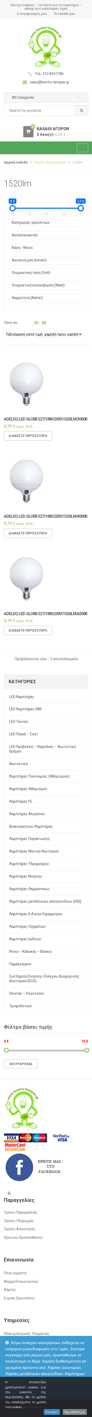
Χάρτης (10, 1290)
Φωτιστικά (18, 764)
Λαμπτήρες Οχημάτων (27, 926)
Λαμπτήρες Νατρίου (25, 876)
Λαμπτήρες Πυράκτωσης (29, 839)
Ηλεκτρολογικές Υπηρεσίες (27, 1334)
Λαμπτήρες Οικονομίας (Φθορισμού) (39, 776)
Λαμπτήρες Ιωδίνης (25, 939)
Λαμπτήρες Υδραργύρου (29, 864)
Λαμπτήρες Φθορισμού (28, 789)
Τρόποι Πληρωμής (19, 1221)
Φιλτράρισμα (20, 1064)
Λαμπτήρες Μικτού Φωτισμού (34, 851)
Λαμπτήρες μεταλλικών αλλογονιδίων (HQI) (45, 901)
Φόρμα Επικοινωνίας (21, 1281)
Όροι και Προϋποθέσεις (23, 1237)
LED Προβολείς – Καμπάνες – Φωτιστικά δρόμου (42, 749)
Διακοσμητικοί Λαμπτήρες (31, 826)
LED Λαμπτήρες (21, 697)
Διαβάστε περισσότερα (28, 436)
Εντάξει (52, 1412)
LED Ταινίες (18, 721)
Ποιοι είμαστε (15, 1273)
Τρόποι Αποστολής (20, 1229)
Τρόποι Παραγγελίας (21, 1212)
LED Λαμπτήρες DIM (25, 709)
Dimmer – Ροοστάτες (26, 993)
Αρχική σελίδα (16, 162)
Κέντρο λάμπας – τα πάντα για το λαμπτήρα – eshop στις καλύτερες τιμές (46, 6)
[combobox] (46, 110)
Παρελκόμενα (20, 964)
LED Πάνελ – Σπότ (23, 734)
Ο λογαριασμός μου (32, 14)
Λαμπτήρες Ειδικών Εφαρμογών (35, 914)
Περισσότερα (75, 1412)
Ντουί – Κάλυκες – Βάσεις (30, 951)
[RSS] (9, 1193)
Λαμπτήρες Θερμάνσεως (29, 889)
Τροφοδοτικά (20, 1006)
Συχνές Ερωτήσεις (19, 1298)
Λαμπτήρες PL (20, 801)
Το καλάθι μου (64, 14)
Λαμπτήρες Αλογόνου (27, 814)
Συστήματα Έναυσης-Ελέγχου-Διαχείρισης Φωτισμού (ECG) (44, 978)
